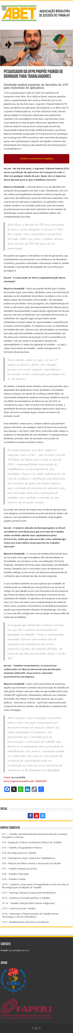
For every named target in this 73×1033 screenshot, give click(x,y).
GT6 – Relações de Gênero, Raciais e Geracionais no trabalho (31, 863)
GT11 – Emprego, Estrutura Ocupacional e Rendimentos (29, 892)
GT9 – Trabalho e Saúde (13, 879)
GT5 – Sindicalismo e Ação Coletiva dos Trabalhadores (28, 858)
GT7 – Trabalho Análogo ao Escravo (19, 868)
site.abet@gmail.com (18, 950)
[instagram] (42, 815)
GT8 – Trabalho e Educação (15, 874)
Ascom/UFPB (18, 777)
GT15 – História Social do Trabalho (19, 908)
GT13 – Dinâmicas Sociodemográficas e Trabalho (26, 898)
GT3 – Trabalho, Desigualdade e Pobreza (22, 847)
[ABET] (36, 12)
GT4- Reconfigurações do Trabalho (19, 853)
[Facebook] (30, 815)
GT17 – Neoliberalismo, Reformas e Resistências (25, 922)
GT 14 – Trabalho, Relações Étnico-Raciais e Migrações (28, 903)
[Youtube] (36, 815)
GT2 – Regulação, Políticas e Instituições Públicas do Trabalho (32, 842)
